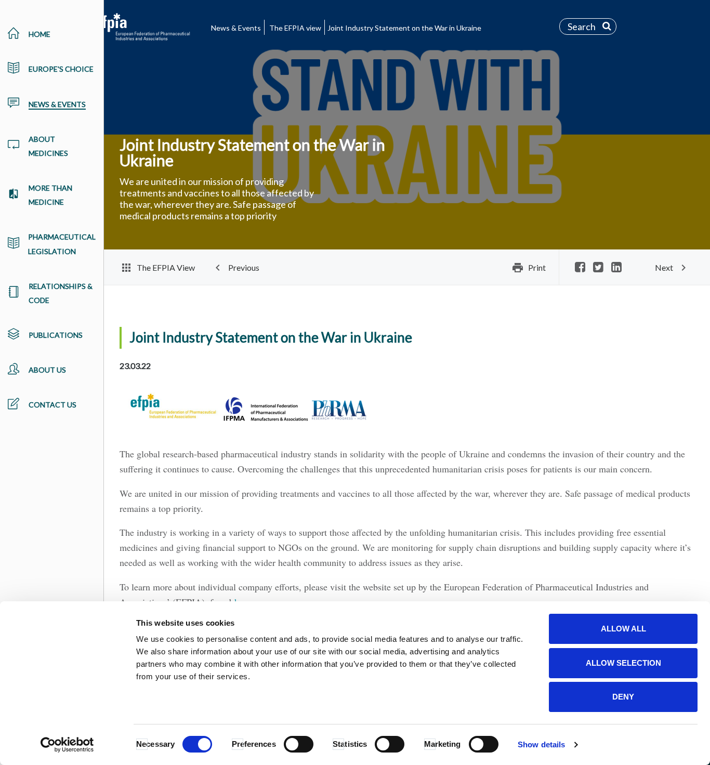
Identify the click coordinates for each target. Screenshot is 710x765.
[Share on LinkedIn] (616, 267)
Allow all (623, 628)
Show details (541, 744)
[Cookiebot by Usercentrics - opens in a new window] (67, 745)
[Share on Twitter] (598, 267)
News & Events (236, 27)
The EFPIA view (295, 27)
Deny (623, 696)
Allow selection (623, 662)
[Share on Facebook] (580, 267)
